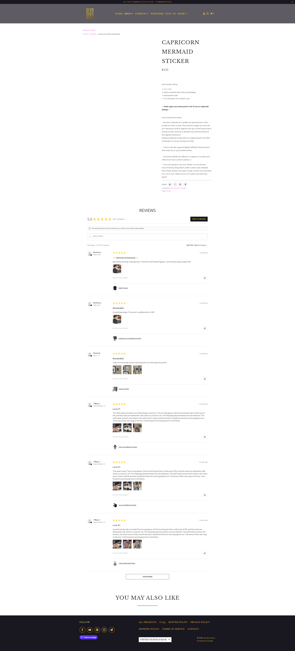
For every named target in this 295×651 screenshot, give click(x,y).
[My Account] (204, 13)
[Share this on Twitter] (170, 184)
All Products (175, 188)
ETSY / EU (170, 14)
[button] (126, 219)
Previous (86, 30)
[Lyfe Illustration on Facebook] (83, 630)
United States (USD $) (153, 639)
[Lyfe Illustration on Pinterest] (97, 630)
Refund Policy (178, 622)
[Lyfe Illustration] (90, 13)
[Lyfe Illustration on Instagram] (105, 630)
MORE (181, 14)
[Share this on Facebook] (175, 184)
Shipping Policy (149, 629)
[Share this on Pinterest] (180, 184)
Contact (193, 629)
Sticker (168, 191)
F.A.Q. (162, 622)
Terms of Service (173, 629)
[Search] (207, 13)
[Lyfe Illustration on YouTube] (90, 630)
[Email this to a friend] (185, 184)
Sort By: (190, 245)
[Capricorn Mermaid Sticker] (123, 67)
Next (93, 30)
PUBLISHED (157, 14)
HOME (119, 14)
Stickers (93, 34)
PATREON (140, 14)
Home (85, 34)
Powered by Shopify (205, 641)
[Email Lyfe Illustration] (112, 630)
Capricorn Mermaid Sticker (181, 51)
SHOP (127, 14)
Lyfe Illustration (209, 638)
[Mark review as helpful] (205, 278)
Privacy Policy (200, 622)
